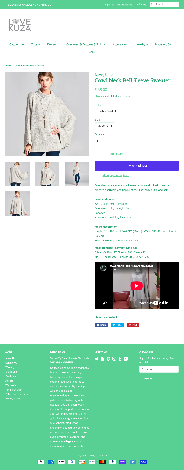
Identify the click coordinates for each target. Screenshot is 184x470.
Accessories (120, 44)
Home (8, 65)
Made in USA (163, 44)
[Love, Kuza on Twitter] (97, 359)
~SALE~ (92, 51)
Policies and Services (16, 394)
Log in (107, 4)
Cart (143, 4)
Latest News (57, 351)
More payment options (116, 175)
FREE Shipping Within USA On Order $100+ (28, 4)
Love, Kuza (101, 455)
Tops (34, 44)
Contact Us (11, 362)
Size (97, 119)
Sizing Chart (11, 371)
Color (98, 105)
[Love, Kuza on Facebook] (102, 359)
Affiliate (9, 380)
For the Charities (14, 389)
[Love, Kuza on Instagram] (114, 359)
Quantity (100, 134)
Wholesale (10, 385)
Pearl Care (10, 376)
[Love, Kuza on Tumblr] (120, 359)
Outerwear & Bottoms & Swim (85, 44)
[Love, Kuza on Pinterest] (108, 359)
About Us (10, 358)
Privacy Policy (12, 398)
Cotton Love (16, 44)
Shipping (100, 96)
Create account (124, 4)
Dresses (52, 44)
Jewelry (141, 44)
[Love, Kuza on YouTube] (126, 359)
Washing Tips (12, 367)
